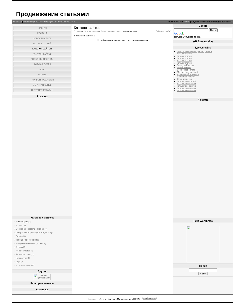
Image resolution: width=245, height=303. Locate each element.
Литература (21, 258)
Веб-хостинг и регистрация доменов (194, 51)
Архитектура (22, 221)
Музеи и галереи (24, 265)
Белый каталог (184, 67)
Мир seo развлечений (187, 72)
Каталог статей (184, 54)
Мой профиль (30, 22)
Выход (58, 22)
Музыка (19, 225)
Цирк (18, 261)
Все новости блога (186, 70)
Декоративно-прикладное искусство (33, 232)
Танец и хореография (26, 240)
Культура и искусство (111, 31)
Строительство (184, 79)
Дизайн (19, 236)
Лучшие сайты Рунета (188, 74)
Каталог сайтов (91, 31)
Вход (66, 22)
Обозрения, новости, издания (30, 229)
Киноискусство (23, 251)
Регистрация (46, 22)
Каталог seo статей (186, 81)
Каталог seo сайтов (186, 83)
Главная (17, 22)
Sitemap (92, 299)
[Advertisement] (42, 156)
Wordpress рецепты (186, 77)
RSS (73, 22)
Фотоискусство (23, 254)
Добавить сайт (163, 31)
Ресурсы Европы (185, 65)
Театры (19, 247)
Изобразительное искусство (29, 243)
